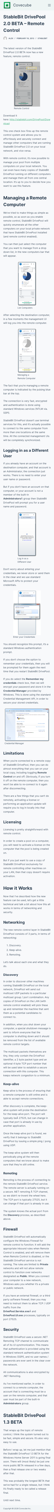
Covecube (22, 5)
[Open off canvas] (49, 5)
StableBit (42, 38)
